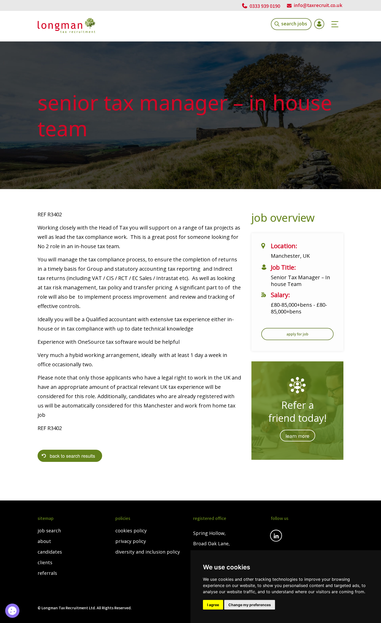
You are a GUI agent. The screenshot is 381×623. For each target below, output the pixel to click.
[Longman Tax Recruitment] (66, 25)
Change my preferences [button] (249, 605)
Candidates (50, 552)
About (44, 541)
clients (45, 562)
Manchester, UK (290, 255)
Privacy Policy (130, 541)
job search (49, 531)
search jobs (294, 23)
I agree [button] (213, 605)
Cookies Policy (131, 531)
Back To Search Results (72, 455)
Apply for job (297, 333)
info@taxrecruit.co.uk (318, 5)
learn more (297, 435)
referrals (47, 573)
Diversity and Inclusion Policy (147, 552)
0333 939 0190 (264, 5)
